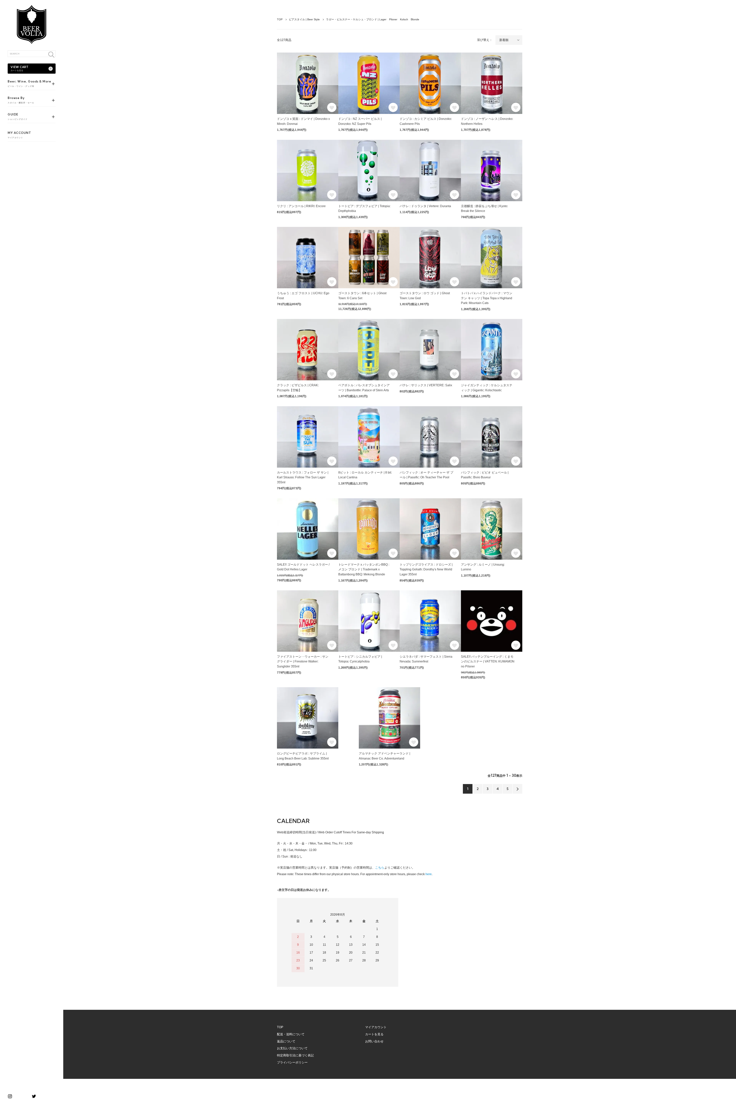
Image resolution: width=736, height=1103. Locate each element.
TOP (280, 19)
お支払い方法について (292, 1048)
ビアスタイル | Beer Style (304, 19)
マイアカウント (376, 1027)
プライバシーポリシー (292, 1062)
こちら (379, 867)
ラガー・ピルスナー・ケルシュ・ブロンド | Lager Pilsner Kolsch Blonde (372, 19)
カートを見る (374, 1034)
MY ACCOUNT (19, 135)
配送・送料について (291, 1034)
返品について (286, 1041)
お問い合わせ (374, 1041)
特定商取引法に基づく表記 (295, 1055)
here (429, 874)
